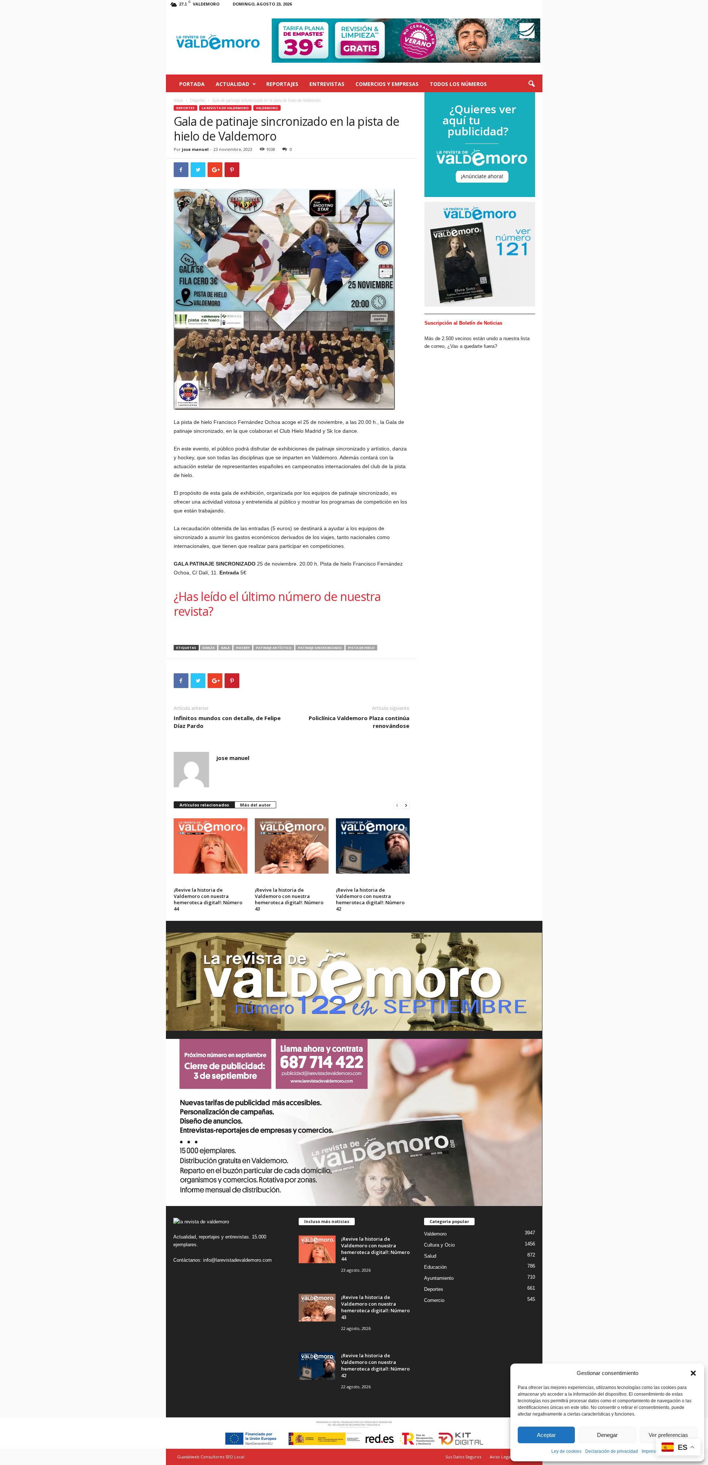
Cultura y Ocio (439, 1245)
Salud (430, 1256)
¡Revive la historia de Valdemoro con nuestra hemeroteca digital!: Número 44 (208, 899)
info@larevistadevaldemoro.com (237, 1260)
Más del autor (255, 805)
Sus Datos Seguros (463, 1456)
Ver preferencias (668, 1435)
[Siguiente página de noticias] (406, 805)
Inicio (178, 100)
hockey (243, 647)
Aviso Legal (500, 1456)
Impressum (653, 1451)
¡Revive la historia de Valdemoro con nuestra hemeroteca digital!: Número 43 (289, 899)
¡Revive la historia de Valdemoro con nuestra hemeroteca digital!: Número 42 (370, 899)
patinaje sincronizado (320, 647)
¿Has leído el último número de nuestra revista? (277, 603)
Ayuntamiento (439, 1278)
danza (208, 647)
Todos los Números (458, 83)
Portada (192, 83)
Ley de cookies (566, 1451)
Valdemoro (267, 108)
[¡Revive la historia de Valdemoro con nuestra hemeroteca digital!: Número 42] (373, 846)
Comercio (434, 1300)
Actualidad (232, 83)
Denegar (607, 1435)
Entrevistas (326, 83)
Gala (225, 647)
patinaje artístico (274, 647)
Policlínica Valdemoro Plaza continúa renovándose (359, 721)
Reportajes (282, 83)
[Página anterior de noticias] (397, 805)
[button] (693, 1373)
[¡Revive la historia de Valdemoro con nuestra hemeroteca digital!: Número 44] (210, 846)
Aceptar (546, 1435)
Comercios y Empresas (387, 83)
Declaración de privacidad (611, 1451)
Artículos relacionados (204, 805)
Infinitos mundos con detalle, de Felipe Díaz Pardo (227, 721)
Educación (435, 1267)
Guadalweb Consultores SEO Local (210, 1456)
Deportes (197, 100)
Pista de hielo (361, 647)
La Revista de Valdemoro (225, 108)
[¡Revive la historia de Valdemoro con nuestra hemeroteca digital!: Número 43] (292, 846)
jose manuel (195, 149)
